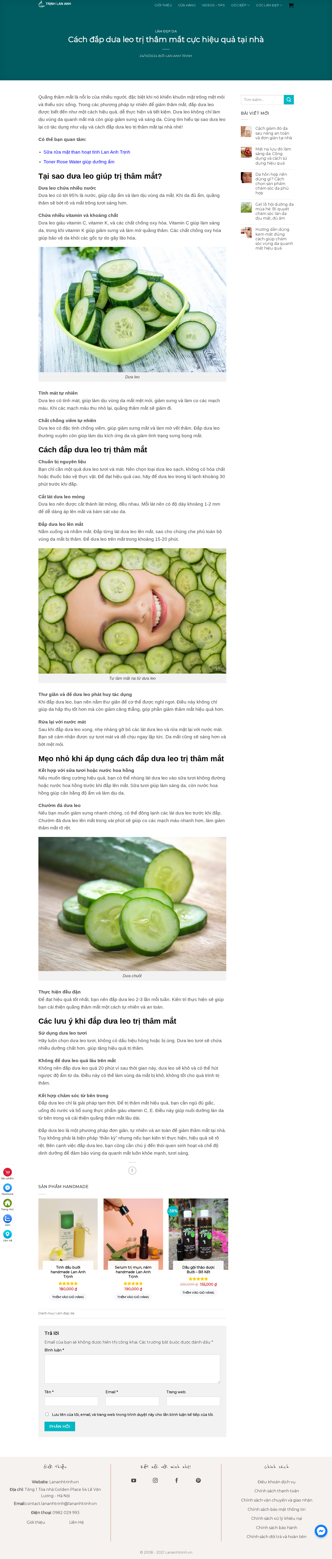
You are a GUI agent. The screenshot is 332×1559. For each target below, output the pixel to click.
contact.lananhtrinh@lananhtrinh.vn (61, 1503)
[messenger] (321, 1531)
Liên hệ (7, 1240)
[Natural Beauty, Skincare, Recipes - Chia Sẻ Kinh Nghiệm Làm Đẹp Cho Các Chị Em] (62, 3)
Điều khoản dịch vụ (277, 1482)
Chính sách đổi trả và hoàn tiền (276, 1536)
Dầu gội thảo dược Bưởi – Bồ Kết (198, 1269)
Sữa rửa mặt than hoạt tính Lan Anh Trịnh (87, 152)
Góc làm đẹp (267, 5)
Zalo (7, 1224)
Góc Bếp (238, 5)
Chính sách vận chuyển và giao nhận (276, 1500)
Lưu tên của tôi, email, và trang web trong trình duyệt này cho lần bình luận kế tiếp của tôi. (132, 1414)
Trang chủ (7, 1209)
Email (111, 1392)
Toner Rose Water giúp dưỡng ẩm (79, 161)
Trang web (176, 1392)
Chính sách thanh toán (276, 1491)
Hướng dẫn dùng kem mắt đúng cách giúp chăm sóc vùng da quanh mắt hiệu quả (274, 239)
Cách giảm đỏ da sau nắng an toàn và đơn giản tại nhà (273, 133)
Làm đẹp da (166, 31)
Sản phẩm (7, 1178)
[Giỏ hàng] (291, 5)
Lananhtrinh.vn (64, 1482)
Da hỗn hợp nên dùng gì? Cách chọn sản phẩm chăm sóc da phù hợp (271, 183)
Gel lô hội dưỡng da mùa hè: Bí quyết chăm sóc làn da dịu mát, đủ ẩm (274, 211)
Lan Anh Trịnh (179, 56)
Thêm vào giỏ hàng (68, 1297)
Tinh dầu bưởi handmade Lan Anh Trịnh (68, 1272)
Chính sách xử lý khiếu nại (276, 1518)
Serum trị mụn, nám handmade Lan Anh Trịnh (133, 1272)
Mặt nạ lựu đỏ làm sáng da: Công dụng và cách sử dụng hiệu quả (273, 156)
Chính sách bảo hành (276, 1527)
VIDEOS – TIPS (213, 5)
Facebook (7, 1194)
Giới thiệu (163, 5)
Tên (48, 1392)
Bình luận (54, 1350)
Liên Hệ (76, 1522)
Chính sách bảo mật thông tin (277, 1509)
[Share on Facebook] (132, 1171)
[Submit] (289, 99)
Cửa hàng (187, 5)
